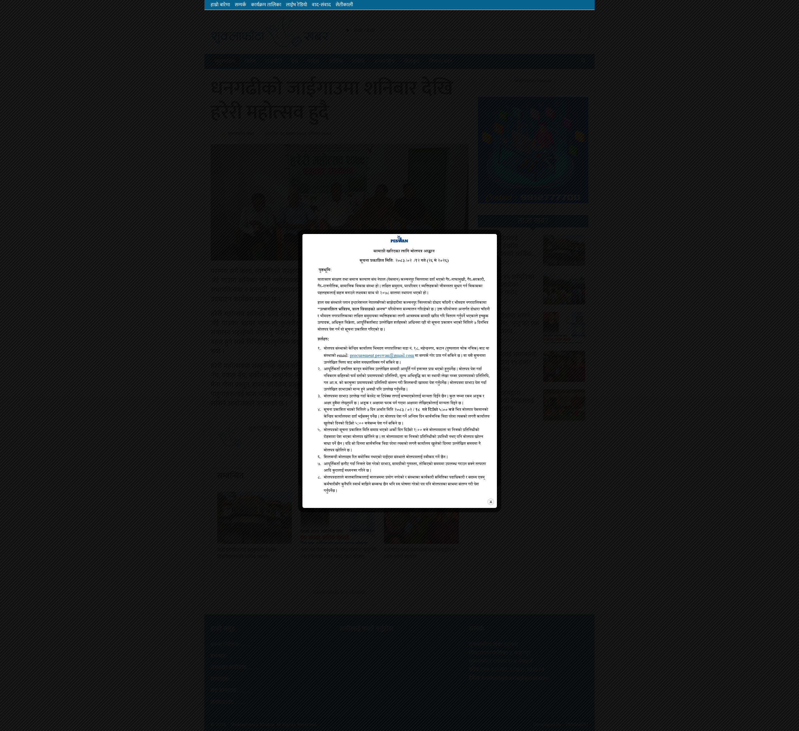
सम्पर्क (240, 5)
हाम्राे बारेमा (220, 5)
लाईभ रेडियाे (296, 5)
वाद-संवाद (321, 5)
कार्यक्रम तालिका (266, 5)
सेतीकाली (344, 5)
